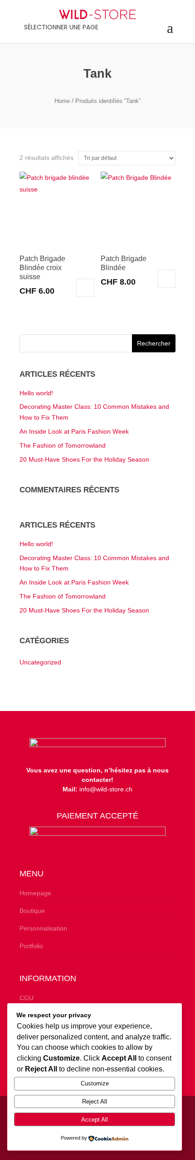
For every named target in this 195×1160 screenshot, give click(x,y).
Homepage (35, 893)
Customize (95, 1083)
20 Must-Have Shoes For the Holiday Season (84, 459)
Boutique (32, 910)
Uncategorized (40, 662)
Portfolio (31, 946)
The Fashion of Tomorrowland (63, 445)
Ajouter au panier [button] (85, 288)
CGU (27, 997)
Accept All (94, 1119)
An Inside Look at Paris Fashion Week (74, 431)
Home (62, 101)
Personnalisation (43, 928)
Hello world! (36, 393)
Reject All (94, 1101)
